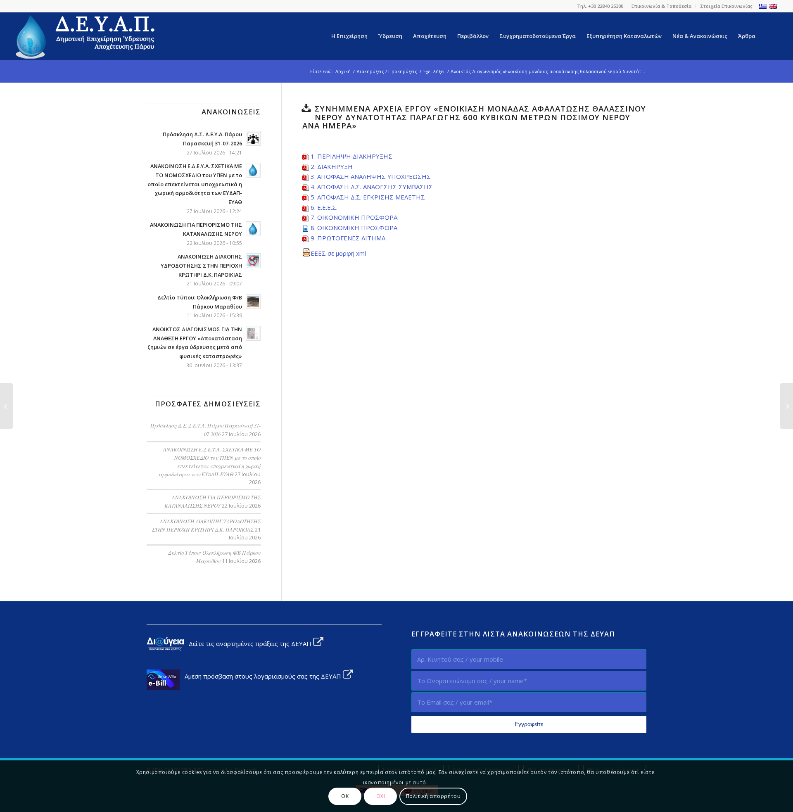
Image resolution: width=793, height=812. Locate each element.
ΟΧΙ (380, 796)
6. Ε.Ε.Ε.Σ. (324, 207)
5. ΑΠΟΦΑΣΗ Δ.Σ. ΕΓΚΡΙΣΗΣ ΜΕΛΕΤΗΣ (368, 197)
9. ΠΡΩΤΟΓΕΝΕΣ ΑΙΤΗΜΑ (348, 238)
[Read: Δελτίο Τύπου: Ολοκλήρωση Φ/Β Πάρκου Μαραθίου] (253, 301)
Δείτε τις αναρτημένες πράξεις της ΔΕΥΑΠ (248, 643)
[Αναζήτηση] (769, 36)
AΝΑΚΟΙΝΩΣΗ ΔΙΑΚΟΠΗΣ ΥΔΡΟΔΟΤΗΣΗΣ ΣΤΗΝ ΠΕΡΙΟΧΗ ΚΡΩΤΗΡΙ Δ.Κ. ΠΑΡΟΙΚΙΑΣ (201, 265)
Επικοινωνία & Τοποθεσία (661, 6)
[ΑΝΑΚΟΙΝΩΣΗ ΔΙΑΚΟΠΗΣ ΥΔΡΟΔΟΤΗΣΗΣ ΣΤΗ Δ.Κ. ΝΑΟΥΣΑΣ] (6, 406)
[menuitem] (661, 6)
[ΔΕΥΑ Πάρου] (86, 36)
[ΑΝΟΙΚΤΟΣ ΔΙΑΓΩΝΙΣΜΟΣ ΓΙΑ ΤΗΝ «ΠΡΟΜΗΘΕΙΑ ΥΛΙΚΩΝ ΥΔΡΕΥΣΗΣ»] (786, 406)
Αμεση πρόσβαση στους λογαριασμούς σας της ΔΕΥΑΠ (261, 676)
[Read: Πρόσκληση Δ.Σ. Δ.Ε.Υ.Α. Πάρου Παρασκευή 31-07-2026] (253, 138)
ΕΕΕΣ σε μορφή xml (338, 253)
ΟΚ (345, 796)
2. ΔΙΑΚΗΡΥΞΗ (332, 166)
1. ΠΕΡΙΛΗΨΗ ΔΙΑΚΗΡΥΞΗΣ (351, 156)
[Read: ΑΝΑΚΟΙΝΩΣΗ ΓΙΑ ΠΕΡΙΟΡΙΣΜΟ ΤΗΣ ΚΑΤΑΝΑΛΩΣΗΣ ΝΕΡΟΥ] (253, 228)
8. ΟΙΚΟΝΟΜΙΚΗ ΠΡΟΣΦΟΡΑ (354, 227)
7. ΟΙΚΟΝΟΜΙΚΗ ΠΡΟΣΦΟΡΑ (354, 217)
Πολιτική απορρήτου (433, 796)
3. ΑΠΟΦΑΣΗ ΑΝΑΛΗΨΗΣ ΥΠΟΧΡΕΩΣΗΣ (371, 176)
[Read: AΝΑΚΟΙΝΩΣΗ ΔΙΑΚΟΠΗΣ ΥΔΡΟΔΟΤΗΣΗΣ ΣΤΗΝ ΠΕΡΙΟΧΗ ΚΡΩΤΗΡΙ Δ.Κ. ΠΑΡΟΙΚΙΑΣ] (253, 260)
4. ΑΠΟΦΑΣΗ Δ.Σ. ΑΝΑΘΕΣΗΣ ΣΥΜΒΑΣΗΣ (372, 187)
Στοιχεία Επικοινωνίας (726, 6)
